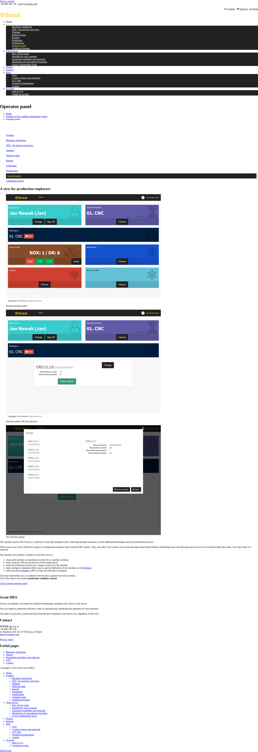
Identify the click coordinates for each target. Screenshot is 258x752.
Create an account (20, 94)
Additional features (21, 48)
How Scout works (20, 54)
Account (10, 88)
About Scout (12, 51)
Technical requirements (23, 83)
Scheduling (17, 40)
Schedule (24, 570)
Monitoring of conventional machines (29, 62)
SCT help (16, 80)
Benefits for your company (24, 56)
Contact (15, 86)
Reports (15, 37)
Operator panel (19, 45)
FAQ (14, 75)
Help (8, 72)
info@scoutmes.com (27, 4)
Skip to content (7, 1)
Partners (10, 70)
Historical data (19, 35)
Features (10, 24)
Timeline (16, 32)
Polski (255, 9)
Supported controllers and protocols (28, 59)
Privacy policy (7, 639)
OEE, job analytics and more (25, 29)
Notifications (18, 43)
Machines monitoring (22, 27)
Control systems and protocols (26, 78)
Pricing (9, 67)
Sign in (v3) (17, 91)
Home (9, 21)
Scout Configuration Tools (24, 64)
